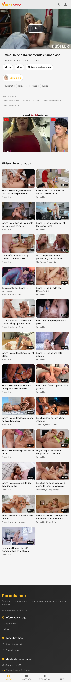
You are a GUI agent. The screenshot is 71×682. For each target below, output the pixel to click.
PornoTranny (12, 650)
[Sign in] (65, 4)
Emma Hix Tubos (11, 101)
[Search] (58, 4)
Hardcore (22, 86)
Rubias (45, 86)
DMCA (5, 629)
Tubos (34, 86)
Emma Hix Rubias (11, 105)
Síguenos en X (13, 665)
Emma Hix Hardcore (52, 101)
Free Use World (13, 644)
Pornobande (12, 4)
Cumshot (8, 86)
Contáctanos (9, 623)
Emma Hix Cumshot (31, 101)
